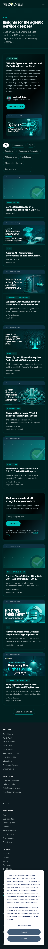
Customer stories (9, 819)
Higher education (9, 784)
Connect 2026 (8, 834)
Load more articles (24, 712)
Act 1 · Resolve (8, 734)
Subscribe (13, 524)
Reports (5, 827)
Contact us (7, 865)
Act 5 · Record (8, 750)
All (6, 145)
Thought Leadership (13, 163)
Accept (24, 932)
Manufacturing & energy (12, 792)
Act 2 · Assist (7, 738)
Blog (4, 815)
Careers (6, 858)
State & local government (12, 788)
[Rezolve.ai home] (13, 4)
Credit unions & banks (11, 780)
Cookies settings (24, 925)
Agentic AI (9, 151)
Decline (24, 939)
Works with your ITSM (11, 753)
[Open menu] (43, 4)
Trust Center (7, 869)
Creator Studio (8, 769)
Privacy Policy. (31, 902)
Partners (6, 861)
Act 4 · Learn (7, 746)
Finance (6, 804)
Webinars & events (9, 831)
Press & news (7, 842)
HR (4, 800)
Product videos (8, 838)
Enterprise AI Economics (29, 151)
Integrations (7, 761)
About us (6, 854)
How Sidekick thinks (10, 757)
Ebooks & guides (9, 823)
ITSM (31, 145)
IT (3, 796)
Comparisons (17, 145)
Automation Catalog (10, 765)
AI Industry (26, 157)
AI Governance (11, 157)
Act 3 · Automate (9, 742)
